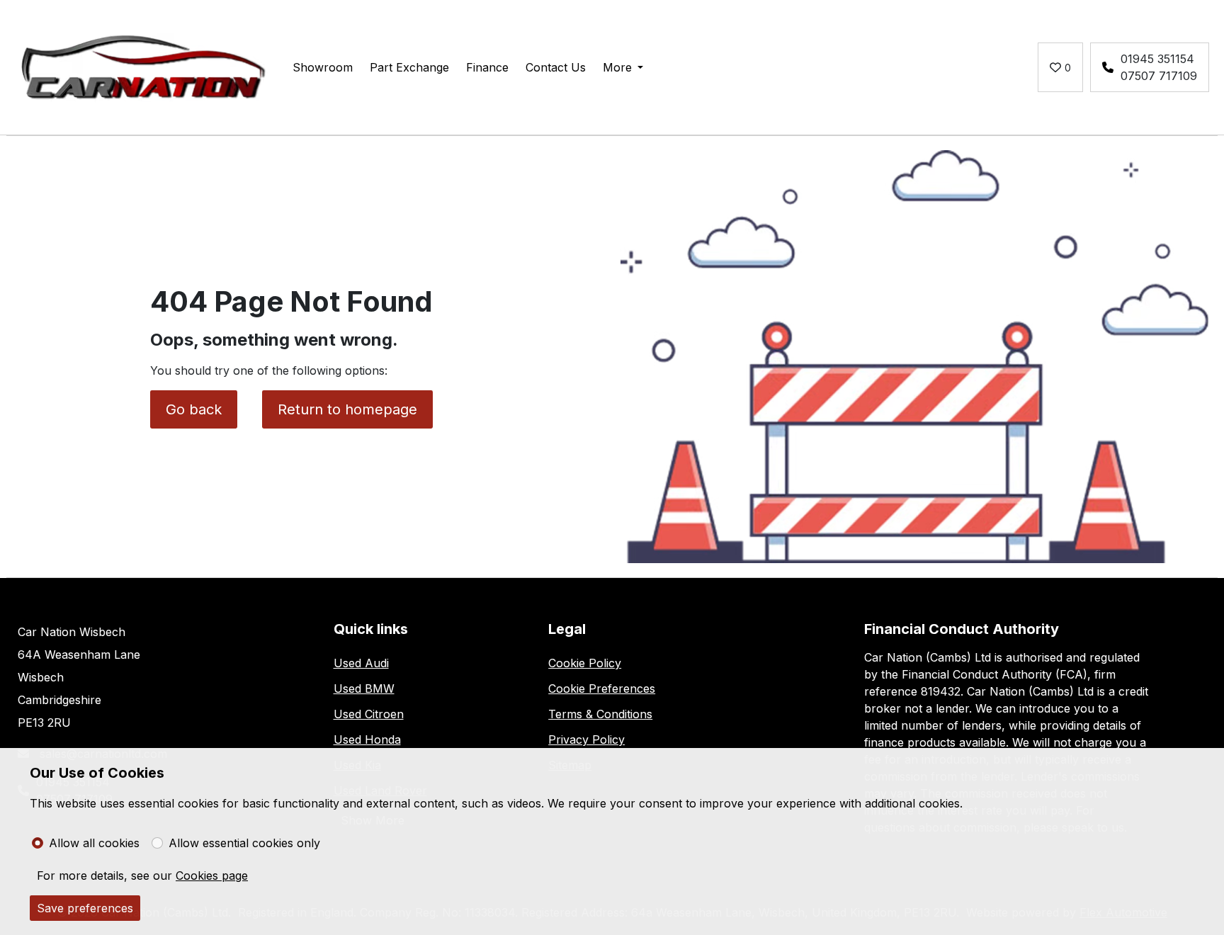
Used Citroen (369, 714)
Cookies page (212, 875)
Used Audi (361, 663)
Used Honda (367, 739)
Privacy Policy (586, 739)
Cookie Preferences (601, 688)
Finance (487, 67)
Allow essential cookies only (244, 843)
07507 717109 (1159, 76)
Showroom (323, 67)
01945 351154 (1157, 59)
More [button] (617, 67)
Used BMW (364, 688)
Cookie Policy (584, 663)
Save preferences (85, 908)
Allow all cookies (94, 843)
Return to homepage (347, 409)
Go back (194, 409)
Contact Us (556, 67)
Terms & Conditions (600, 714)
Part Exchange (409, 67)
